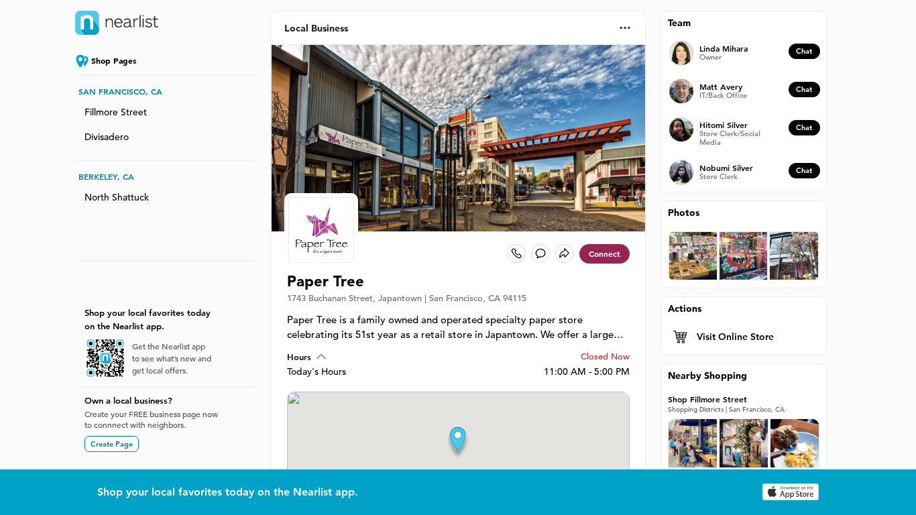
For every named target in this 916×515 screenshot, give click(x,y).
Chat (804, 51)
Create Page (112, 444)
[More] (625, 28)
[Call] (516, 253)
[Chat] (540, 253)
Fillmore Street (115, 112)
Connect (604, 253)
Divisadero (106, 137)
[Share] (564, 253)
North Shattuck (116, 197)
